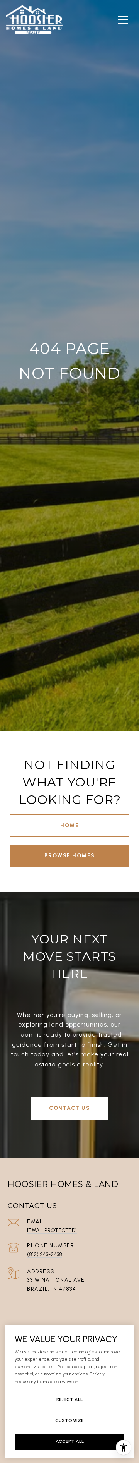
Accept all (70, 1441)
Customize (69, 1420)
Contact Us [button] (69, 1108)
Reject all (69, 1399)
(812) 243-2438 (44, 1254)
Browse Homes (69, 855)
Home (69, 825)
